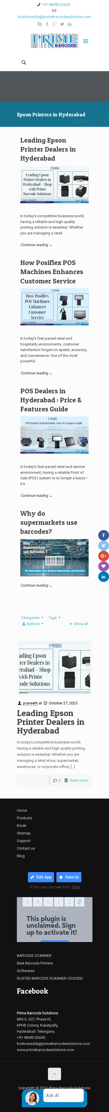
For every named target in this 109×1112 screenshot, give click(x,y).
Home (22, 810)
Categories (30, 617)
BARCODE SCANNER (34, 955)
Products (24, 818)
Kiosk (21, 825)
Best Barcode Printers (35, 963)
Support (24, 841)
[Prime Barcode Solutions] (54, 42)
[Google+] (54, 24)
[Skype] (39, 24)
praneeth (30, 703)
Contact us (26, 848)
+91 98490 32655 (56, 4)
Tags (53, 617)
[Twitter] (62, 24)
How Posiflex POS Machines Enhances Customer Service (51, 271)
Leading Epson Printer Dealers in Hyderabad (48, 149)
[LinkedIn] (70, 24)
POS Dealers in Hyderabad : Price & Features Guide (51, 400)
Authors (33, 624)
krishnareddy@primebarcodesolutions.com (54, 17)
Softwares (25, 971)
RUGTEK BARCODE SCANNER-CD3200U (50, 978)
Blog (21, 856)
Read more (79, 780)
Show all (81, 624)
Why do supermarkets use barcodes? (48, 522)
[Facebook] (47, 24)
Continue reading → (36, 245)
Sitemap (24, 833)
